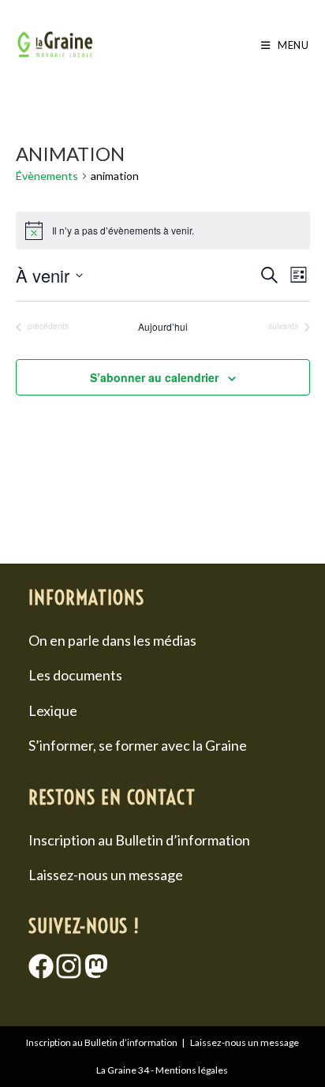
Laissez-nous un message (105, 874)
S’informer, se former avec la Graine (137, 745)
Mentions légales (191, 1070)
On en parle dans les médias (112, 640)
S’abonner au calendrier (154, 377)
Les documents (75, 675)
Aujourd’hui (163, 326)
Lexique (52, 710)
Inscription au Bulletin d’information (139, 840)
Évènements (47, 175)
